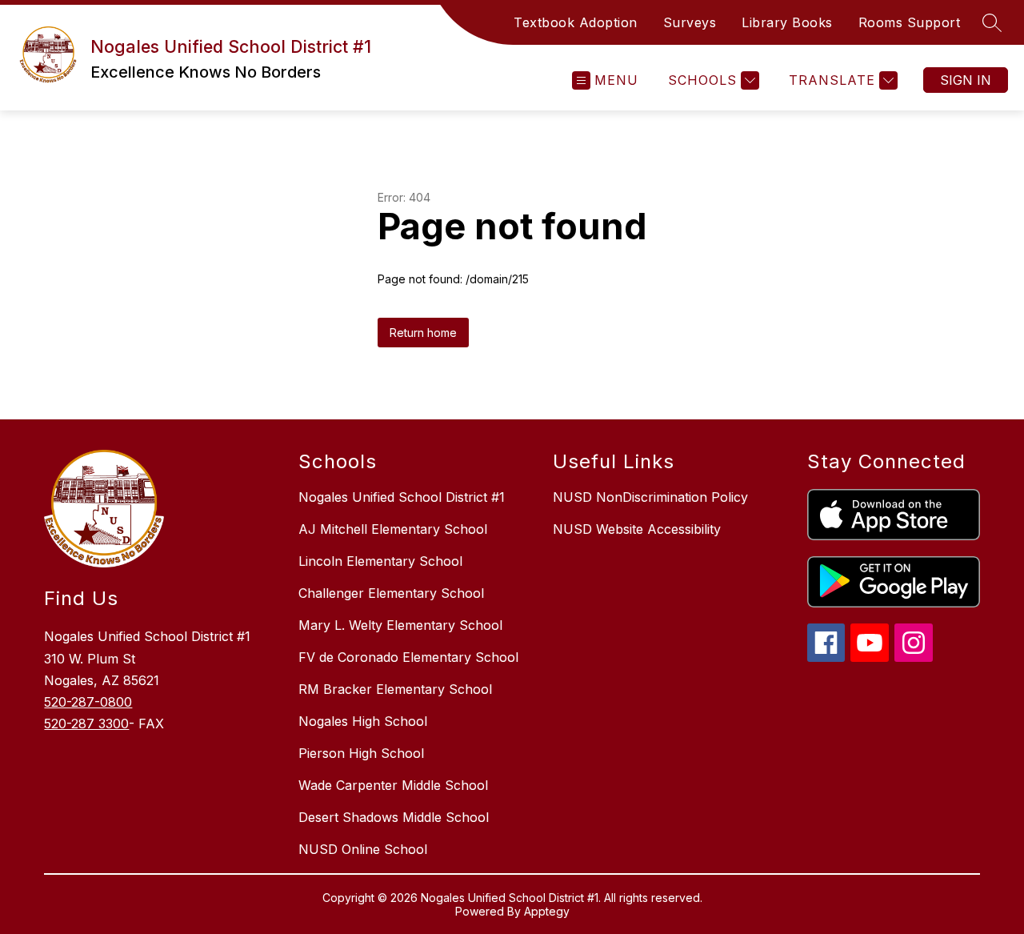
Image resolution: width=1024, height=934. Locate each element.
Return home (423, 332)
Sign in (965, 80)
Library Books (787, 22)
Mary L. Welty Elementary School (400, 625)
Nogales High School (362, 721)
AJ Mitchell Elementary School (392, 529)
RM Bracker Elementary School (395, 689)
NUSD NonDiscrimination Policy (650, 497)
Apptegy (547, 911)
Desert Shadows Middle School (393, 817)
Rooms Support (909, 22)
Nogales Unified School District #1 (401, 497)
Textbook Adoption (576, 22)
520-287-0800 (88, 702)
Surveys (690, 22)
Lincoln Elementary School (380, 561)
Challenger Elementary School (391, 593)
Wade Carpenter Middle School (393, 785)
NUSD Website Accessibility (637, 529)
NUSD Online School (362, 849)
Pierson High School (361, 753)
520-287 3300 (86, 724)
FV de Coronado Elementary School (408, 657)
